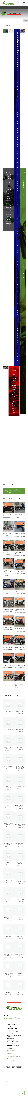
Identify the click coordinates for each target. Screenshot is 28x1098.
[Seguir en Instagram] (7, 1015)
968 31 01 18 (11, 1051)
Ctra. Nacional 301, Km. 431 (14, 1057)
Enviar (21, 1093)
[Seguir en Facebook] (4, 1015)
